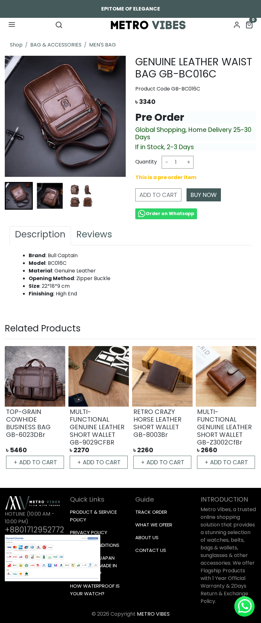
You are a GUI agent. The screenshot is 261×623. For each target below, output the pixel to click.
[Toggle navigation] (12, 24)
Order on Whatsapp (170, 213)
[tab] (40, 235)
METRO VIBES (153, 614)
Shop (16, 44)
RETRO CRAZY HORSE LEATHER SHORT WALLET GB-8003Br (157, 423)
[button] (50, 196)
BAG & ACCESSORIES (55, 44)
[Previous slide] (16, 408)
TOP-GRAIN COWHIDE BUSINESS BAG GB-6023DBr (28, 423)
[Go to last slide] (16, 195)
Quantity (146, 161)
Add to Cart (158, 195)
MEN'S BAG (102, 44)
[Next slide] (114, 195)
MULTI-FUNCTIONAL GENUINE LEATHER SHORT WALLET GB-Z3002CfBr (224, 427)
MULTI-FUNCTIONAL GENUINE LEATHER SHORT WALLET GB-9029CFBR (97, 427)
